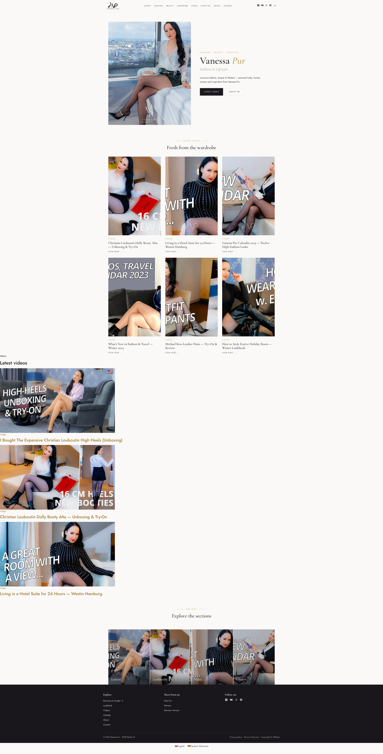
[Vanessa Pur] (113, 5)
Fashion (158, 5)
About (217, 5)
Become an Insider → (113, 700)
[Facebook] (270, 6)
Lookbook (182, 5)
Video (194, 5)
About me (234, 91)
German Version (171, 710)
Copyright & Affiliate (270, 737)
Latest (147, 5)
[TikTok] (266, 6)
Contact (106, 724)
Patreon (167, 705)
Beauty (170, 5)
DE (275, 5)
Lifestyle (206, 5)
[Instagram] (258, 6)
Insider (228, 5)
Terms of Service (251, 737)
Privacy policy (236, 737)
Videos (106, 710)
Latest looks (211, 91)
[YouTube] (262, 6)
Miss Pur (168, 700)
